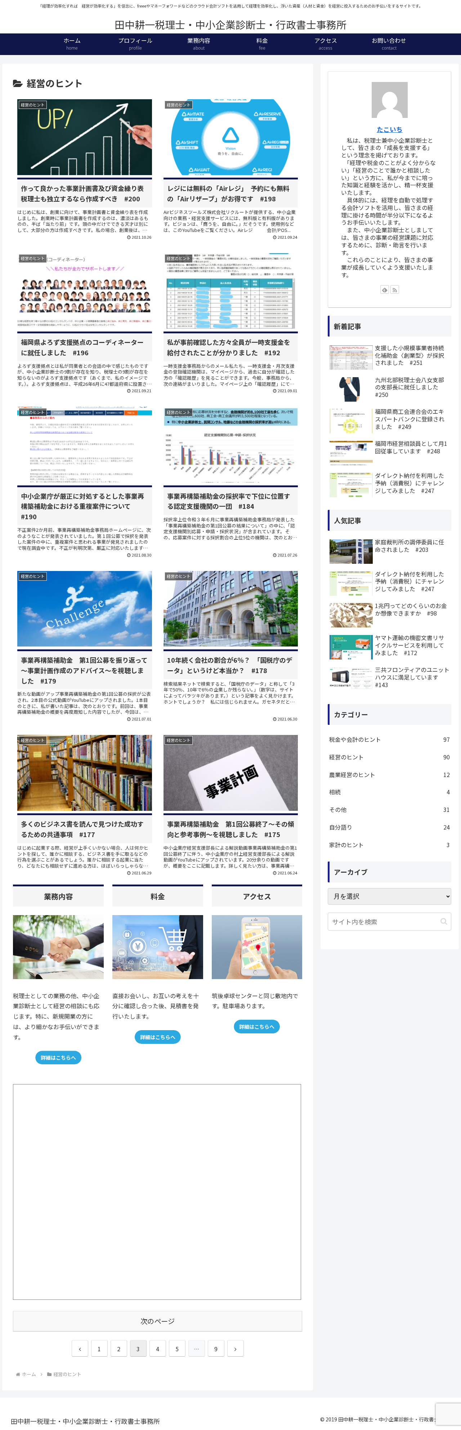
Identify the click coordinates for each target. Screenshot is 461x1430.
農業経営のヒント (389, 774)
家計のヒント (389, 844)
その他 (389, 809)
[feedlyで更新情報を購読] (384, 289)
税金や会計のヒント (389, 739)
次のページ (157, 1321)
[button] (444, 921)
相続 (389, 791)
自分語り (389, 827)
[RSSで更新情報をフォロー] (394, 289)
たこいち (390, 129)
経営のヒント (389, 757)
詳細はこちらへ (58, 1057)
